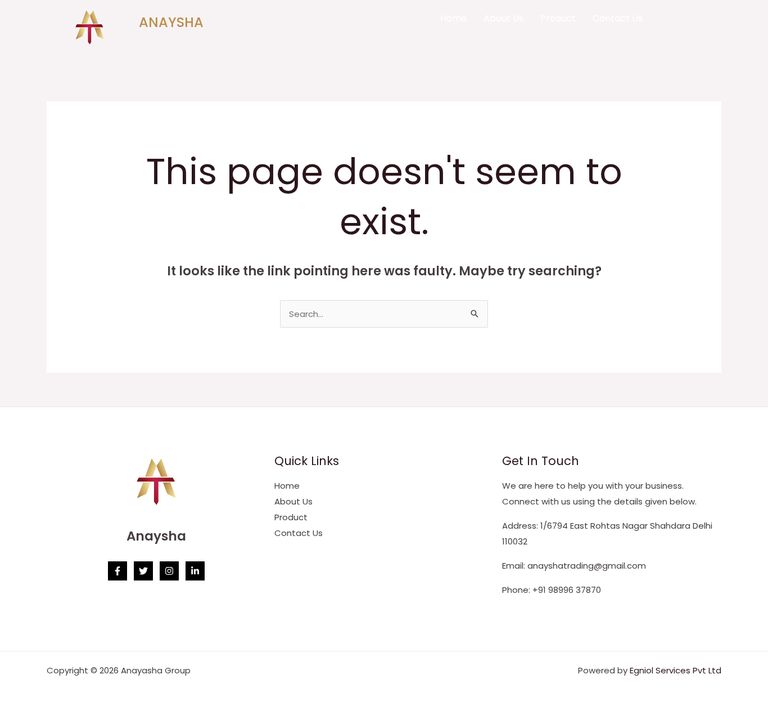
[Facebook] (117, 570)
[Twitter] (143, 570)
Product (558, 18)
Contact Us (618, 18)
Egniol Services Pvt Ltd (675, 670)
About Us (503, 18)
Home (453, 18)
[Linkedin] (195, 570)
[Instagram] (169, 570)
